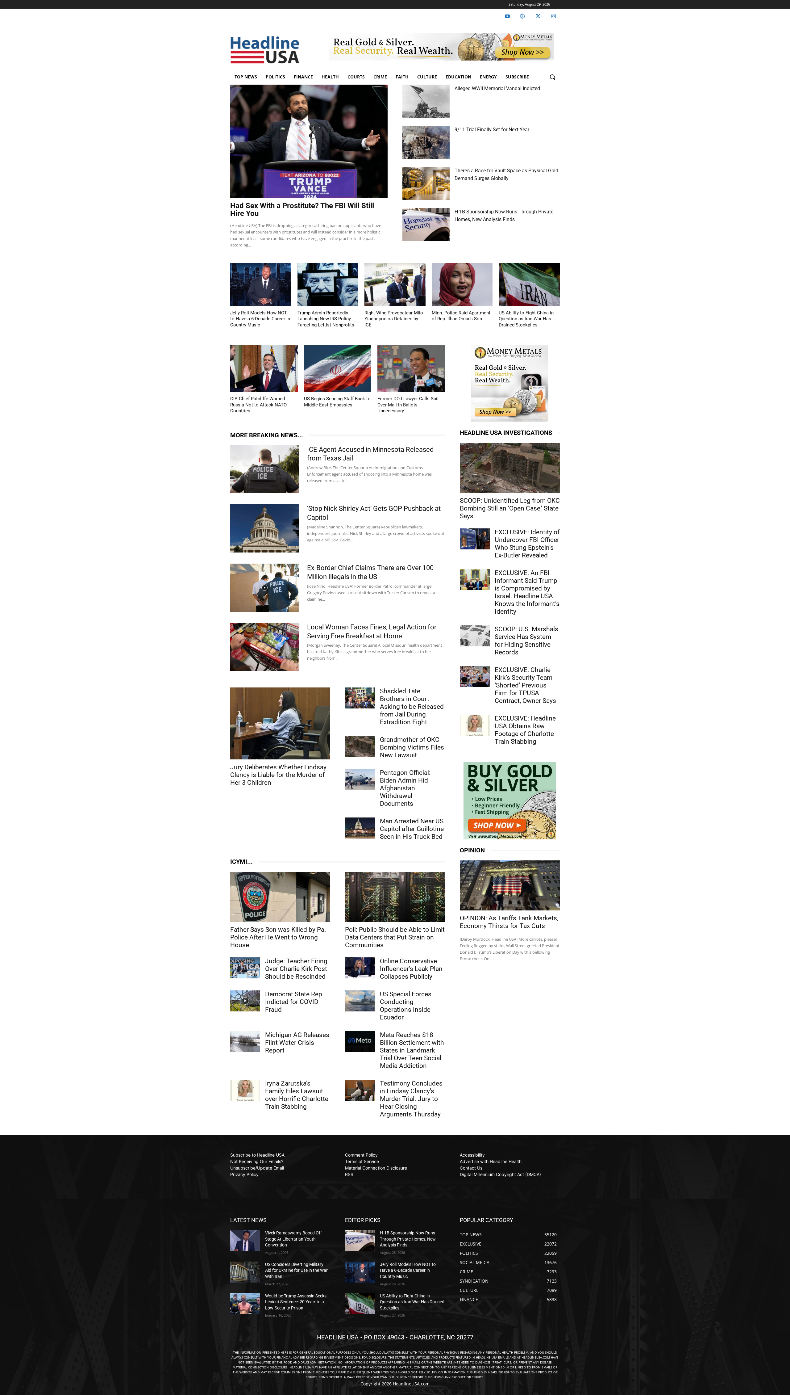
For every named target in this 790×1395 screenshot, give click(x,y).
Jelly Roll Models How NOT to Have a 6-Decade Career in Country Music (260, 319)
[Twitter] (538, 16)
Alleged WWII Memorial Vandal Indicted (497, 88)
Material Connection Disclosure (376, 1167)
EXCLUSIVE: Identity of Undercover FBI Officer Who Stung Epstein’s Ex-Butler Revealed (527, 543)
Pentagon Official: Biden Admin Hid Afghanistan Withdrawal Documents (405, 788)
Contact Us (471, 1167)
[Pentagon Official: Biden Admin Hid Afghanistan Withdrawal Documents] (360, 779)
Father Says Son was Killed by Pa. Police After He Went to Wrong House (278, 937)
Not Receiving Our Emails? (256, 1161)
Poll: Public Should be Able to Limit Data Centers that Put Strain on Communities (395, 937)
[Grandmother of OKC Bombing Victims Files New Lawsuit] (360, 746)
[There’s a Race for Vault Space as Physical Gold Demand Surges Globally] (426, 183)
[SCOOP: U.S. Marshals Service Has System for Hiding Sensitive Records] (475, 635)
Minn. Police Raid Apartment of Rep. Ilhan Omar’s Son (461, 316)
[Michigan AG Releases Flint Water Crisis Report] (245, 1041)
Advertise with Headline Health (491, 1161)
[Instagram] (553, 16)
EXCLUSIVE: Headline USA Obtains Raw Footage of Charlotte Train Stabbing (525, 730)
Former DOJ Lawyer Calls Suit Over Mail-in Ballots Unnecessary (408, 405)
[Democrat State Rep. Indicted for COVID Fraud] (245, 1000)
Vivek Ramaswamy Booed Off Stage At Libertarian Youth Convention (293, 1238)
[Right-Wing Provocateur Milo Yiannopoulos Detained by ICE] (395, 284)
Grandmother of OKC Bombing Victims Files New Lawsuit (412, 747)
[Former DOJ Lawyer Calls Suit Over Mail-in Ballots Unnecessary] (411, 368)
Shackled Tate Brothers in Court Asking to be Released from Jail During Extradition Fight (412, 706)
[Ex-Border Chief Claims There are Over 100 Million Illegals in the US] (264, 588)
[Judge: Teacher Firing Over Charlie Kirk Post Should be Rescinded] (245, 967)
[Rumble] (523, 16)
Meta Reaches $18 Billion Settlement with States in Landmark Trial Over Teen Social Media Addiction (412, 1050)
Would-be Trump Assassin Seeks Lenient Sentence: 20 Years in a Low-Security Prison (295, 1301)
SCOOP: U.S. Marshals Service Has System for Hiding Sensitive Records (526, 640)
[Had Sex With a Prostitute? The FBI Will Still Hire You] (309, 141)
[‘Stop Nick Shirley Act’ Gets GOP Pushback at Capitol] (264, 528)
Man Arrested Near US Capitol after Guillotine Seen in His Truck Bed (412, 828)
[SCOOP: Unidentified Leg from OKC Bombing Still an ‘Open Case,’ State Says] (510, 468)
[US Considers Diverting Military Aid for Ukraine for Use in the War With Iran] (245, 1272)
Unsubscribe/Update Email (257, 1167)
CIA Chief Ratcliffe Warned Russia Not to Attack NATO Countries (258, 405)
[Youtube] (507, 16)
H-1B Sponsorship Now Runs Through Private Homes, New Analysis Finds (408, 1238)
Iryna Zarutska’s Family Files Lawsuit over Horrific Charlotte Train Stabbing (296, 1095)
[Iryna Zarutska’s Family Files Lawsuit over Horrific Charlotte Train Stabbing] (245, 1090)
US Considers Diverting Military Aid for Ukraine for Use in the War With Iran (296, 1270)
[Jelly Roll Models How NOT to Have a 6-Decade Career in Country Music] (260, 284)
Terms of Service (362, 1161)
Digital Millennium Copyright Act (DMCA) (500, 1174)
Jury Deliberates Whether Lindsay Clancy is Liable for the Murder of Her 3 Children (278, 774)
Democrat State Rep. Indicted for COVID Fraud (294, 1001)
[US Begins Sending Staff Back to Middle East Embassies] (338, 368)
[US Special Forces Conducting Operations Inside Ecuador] (360, 1000)
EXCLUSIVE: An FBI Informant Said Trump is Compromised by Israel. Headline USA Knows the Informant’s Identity (527, 592)
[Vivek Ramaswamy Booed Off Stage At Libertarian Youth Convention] (245, 1240)
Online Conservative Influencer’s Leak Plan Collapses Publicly (411, 968)
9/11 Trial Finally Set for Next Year (492, 129)
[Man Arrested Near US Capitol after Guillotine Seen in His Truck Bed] (360, 827)
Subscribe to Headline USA (257, 1155)
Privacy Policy (244, 1174)
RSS (349, 1174)
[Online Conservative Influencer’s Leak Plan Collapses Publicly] (360, 967)
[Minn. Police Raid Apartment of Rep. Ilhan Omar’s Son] (462, 284)
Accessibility (472, 1155)
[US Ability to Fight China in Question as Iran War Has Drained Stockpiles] (529, 284)
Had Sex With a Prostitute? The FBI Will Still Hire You (302, 209)
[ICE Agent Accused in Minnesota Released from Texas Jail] (264, 469)
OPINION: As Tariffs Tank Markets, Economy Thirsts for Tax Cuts (509, 922)
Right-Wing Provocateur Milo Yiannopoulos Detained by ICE (393, 319)
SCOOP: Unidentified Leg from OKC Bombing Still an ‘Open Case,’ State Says (510, 508)
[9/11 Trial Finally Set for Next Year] (426, 142)
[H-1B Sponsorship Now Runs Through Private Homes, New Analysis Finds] (426, 224)
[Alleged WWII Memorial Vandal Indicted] (426, 101)
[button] (552, 76)
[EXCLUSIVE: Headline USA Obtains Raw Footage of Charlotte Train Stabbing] (475, 725)
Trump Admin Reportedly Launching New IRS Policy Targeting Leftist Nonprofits (325, 319)
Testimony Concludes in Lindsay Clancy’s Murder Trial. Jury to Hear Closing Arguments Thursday (411, 1099)
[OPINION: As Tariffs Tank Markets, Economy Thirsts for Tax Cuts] (510, 885)
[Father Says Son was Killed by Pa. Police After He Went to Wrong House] (280, 897)
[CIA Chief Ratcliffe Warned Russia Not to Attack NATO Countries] (264, 368)
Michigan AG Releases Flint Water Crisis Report (297, 1042)
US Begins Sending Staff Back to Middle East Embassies (337, 402)
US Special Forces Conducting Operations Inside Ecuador (405, 1005)
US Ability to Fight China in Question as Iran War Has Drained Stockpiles (526, 319)
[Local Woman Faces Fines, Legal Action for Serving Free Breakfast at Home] (264, 647)
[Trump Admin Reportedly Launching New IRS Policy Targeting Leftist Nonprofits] (328, 284)
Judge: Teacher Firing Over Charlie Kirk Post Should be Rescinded (296, 968)
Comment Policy (361, 1155)
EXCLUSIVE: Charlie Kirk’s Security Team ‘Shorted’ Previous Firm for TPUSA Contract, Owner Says (525, 685)
